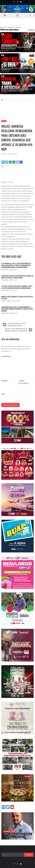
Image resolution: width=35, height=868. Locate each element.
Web (3, 394)
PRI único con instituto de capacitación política (17, 324)
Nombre (5, 381)
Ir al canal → (31, 29)
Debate (13, 831)
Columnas (6, 831)
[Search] (30, 15)
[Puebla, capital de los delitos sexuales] (17, 826)
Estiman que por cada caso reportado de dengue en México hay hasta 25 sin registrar (17, 277)
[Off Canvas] (5, 15)
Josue (5, 154)
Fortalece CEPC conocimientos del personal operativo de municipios (16, 330)
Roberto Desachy (7, 301)
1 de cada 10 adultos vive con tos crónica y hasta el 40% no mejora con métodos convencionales (16, 287)
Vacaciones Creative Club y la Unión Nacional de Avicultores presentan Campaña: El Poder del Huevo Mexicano (17, 309)
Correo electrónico (22, 383)
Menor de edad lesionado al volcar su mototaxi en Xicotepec (17, 298)
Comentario (6, 356)
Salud (3, 121)
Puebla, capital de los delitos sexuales (17, 834)
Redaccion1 (5, 269)
